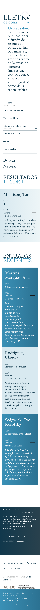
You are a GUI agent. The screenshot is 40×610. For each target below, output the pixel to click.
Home (6, 204)
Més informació (9, 600)
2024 (7, 363)
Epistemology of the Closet (18, 434)
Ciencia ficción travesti (16, 366)
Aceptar (27, 605)
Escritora (7, 102)
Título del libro (10, 118)
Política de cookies (12, 568)
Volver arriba (27, 512)
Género (6, 141)
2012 (5, 201)
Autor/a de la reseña (13, 110)
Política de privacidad (13, 563)
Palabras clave (10, 149)
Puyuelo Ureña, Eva (12, 216)
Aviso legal (32, 563)
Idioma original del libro (14, 126)
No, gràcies (14, 605)
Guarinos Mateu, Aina (14, 299)
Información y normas (14, 538)
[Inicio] (17, 18)
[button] (20, 128)
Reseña (6, 213)
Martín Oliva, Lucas (13, 445)
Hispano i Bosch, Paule (15, 378)
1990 (7, 431)
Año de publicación (12, 133)
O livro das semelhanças (16, 287)
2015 (7, 284)
